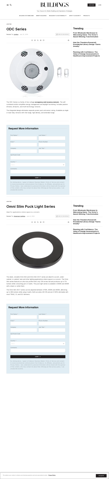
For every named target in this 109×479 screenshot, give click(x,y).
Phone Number (43, 142)
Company (13, 148)
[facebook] (32, 40)
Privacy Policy (52, 475)
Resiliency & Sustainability (58, 15)
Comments (13, 168)
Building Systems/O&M (26, 15)
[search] (10, 5)
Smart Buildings (41, 15)
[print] (68, 40)
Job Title (42, 148)
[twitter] (38, 40)
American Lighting (19, 216)
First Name (14, 135)
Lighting (8, 24)
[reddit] (40, 40)
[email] (43, 40)
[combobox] (37, 165)
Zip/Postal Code (15, 155)
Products (86, 15)
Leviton (16, 34)
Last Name (42, 135)
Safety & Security (75, 15)
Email (12, 142)
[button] (7, 5)
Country (13, 162)
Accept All (101, 475)
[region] (54, 475)
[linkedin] (35, 40)
